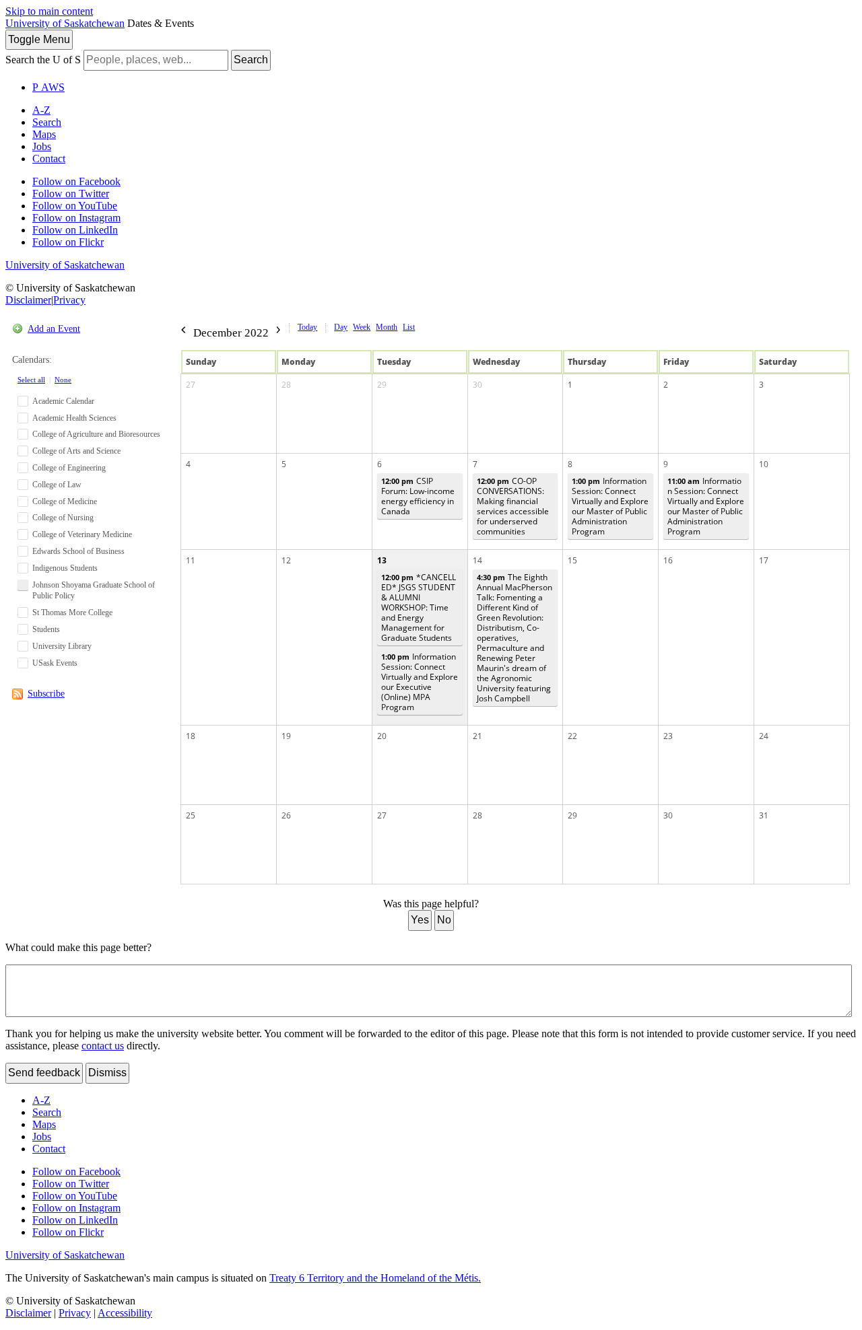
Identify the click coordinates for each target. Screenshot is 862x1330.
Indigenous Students (65, 568)
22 (572, 736)
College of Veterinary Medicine (82, 534)
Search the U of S (43, 59)
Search (251, 59)
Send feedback (44, 1072)
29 (382, 384)
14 (477, 560)
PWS (48, 87)
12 (286, 560)
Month (386, 327)
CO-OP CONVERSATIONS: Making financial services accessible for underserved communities (513, 506)
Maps (44, 134)
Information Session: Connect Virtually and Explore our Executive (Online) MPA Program (419, 682)
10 (763, 464)
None (63, 380)
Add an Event (54, 329)
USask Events (54, 663)
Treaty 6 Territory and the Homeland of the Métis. (375, 1278)
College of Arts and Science (76, 451)
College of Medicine (64, 501)
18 (190, 736)
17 (763, 560)
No (444, 919)
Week (361, 327)
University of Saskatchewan (65, 23)
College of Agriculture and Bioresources (96, 434)
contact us (102, 1045)
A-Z (41, 110)
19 (286, 736)
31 (763, 815)
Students (46, 629)
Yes (420, 919)
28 (286, 384)
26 (286, 815)
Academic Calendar (63, 401)
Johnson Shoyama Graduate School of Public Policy (93, 590)
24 (763, 736)
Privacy (69, 300)
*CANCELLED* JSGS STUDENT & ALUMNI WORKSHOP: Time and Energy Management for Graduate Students (418, 607)
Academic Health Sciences (74, 418)
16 (668, 560)
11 (190, 560)
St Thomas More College (72, 612)
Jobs (41, 146)
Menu (39, 39)
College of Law (56, 484)
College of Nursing (63, 517)
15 (572, 560)
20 (382, 736)
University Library (62, 646)
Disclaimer (28, 300)
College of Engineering (69, 468)
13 (382, 560)
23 (668, 736)
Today (307, 327)
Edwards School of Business (78, 551)
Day (340, 327)
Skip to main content (49, 11)
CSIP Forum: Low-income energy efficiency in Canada (418, 496)
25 (190, 815)
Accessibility (125, 1313)
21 (477, 736)
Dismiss (107, 1072)
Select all (31, 380)
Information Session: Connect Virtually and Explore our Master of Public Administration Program (610, 506)
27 (190, 384)
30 (477, 384)
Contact (48, 158)
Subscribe (46, 694)
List (409, 327)
